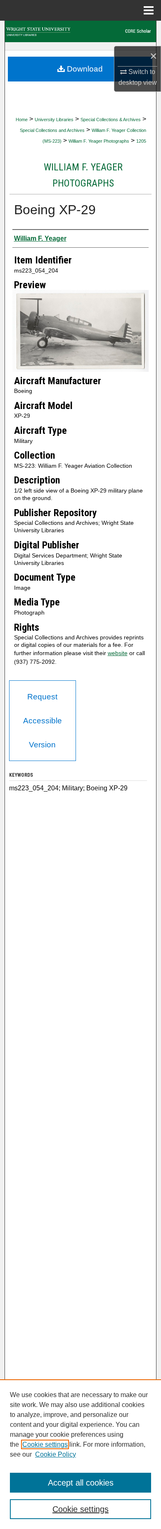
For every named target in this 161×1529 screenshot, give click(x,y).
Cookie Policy (55, 1454)
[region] (80, 1454)
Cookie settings (45, 1444)
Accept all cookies (81, 1482)
